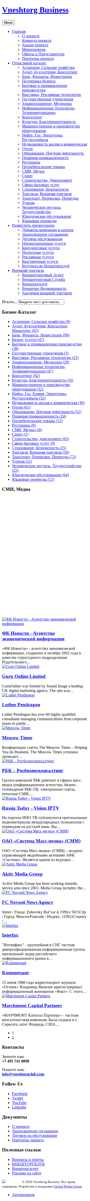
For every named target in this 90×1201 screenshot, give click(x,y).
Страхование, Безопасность (45, 189)
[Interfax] (10, 925)
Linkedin (19, 1107)
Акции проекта (35, 45)
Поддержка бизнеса (39, 81)
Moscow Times (17, 737)
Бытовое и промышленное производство (44, 87)
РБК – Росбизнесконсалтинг (33, 770)
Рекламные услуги (38, 257)
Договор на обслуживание (34, 1135)
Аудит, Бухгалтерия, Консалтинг (50, 72)
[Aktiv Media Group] (19, 864)
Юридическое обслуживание (46, 216)
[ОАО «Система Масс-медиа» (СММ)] (35, 831)
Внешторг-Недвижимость (44, 288)
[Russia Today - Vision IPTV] (26, 798)
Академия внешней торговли (47, 293)
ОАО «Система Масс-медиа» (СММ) (41, 841)
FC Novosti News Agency (28, 902)
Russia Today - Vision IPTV (30, 808)
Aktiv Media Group (22, 874)
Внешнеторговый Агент (43, 275)
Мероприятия (33, 49)
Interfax (10, 935)
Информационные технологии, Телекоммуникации (49, 110)
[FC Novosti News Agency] (25, 892)
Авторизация (23, 1194)
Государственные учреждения (47, 99)
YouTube (19, 1103)
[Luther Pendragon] (18, 695)
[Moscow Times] (16, 728)
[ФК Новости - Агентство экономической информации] (45, 624)
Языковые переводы (39, 221)
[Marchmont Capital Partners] (26, 996)
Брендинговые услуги (41, 248)
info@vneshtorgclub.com (23, 1074)
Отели (27, 149)
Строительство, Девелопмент (47, 180)
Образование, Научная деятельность (53, 153)
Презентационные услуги (44, 243)
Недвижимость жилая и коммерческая (54, 144)
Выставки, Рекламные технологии (51, 94)
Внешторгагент (25, 1168)
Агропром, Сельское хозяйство (48, 67)
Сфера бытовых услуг (41, 185)
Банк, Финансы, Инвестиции (47, 76)
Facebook (20, 1094)
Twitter (17, 1098)
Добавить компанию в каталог (48, 230)
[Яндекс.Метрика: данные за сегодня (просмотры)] (12, 1181)
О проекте (31, 36)
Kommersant (15, 972)
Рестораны (31, 162)
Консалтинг (32, 117)
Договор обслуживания (42, 239)
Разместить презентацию (33, 225)
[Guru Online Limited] (20, 666)
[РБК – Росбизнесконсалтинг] (28, 761)
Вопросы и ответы (28, 1159)
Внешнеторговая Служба (43, 279)
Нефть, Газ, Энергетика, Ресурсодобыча (42, 137)
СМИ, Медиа (33, 171)
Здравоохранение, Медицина (47, 103)
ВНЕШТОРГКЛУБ (28, 1164)
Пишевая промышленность (45, 158)
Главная (19, 31)
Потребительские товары (43, 167)
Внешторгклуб (34, 284)
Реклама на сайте (26, 1173)
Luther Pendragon (21, 704)
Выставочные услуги (40, 261)
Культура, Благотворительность (49, 121)
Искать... (9, 302)
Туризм (28, 203)
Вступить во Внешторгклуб (46, 266)
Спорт (27, 176)
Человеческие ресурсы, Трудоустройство (42, 209)
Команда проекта (36, 40)
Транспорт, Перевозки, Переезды (50, 198)
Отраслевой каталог (29, 63)
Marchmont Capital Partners (32, 1005)
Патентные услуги (38, 252)
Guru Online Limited (24, 676)
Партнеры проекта (38, 58)
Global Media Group (68, 1186)
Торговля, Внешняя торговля (47, 194)
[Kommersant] (14, 963)
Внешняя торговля (28, 270)
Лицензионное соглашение (45, 234)
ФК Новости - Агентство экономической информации (33, 636)
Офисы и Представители (43, 54)
